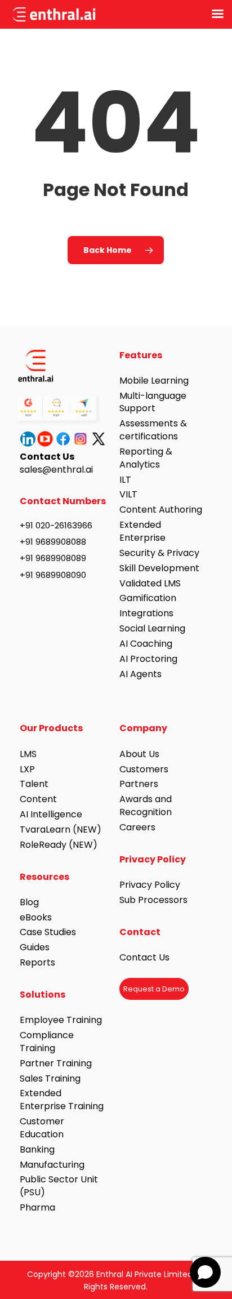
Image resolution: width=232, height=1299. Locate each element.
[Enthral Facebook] (64, 439)
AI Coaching (145, 643)
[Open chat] (205, 1272)
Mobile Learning (154, 380)
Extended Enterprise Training (62, 1100)
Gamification (147, 597)
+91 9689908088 (53, 542)
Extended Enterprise (142, 531)
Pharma (37, 1207)
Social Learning (152, 628)
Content (38, 799)
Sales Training (50, 1078)
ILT (125, 479)
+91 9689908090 (53, 575)
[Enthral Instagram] (82, 439)
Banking (37, 1149)
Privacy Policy (149, 884)
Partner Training (56, 1063)
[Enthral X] (100, 439)
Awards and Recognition (146, 805)
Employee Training (61, 1019)
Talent (34, 783)
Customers (143, 769)
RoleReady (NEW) (58, 844)
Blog (29, 902)
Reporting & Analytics (145, 458)
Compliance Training (47, 1042)
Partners (138, 783)
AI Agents (140, 674)
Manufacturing (52, 1164)
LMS (28, 754)
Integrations (146, 613)
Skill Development (159, 568)
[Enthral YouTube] (46, 439)
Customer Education (42, 1128)
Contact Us (144, 957)
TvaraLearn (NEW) (60, 829)
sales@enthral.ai (56, 469)
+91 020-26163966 (56, 525)
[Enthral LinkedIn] (29, 439)
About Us (139, 754)
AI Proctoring (148, 658)
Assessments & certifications (153, 430)
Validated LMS (150, 583)
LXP (27, 769)
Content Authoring (160, 509)
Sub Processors (153, 899)
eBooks (36, 917)
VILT (128, 494)
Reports (37, 962)
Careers (137, 827)
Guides (35, 947)
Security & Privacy (159, 552)
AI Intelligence (51, 814)
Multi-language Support (152, 402)
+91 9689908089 (53, 558)
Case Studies (48, 932)
